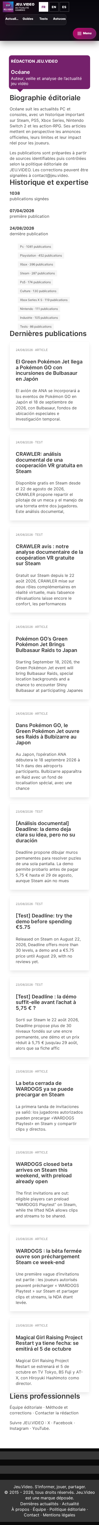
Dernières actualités (39, 1503)
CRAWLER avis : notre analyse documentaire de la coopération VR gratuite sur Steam (49, 555)
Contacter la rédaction (56, 1412)
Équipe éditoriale (26, 1407)
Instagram (19, 1428)
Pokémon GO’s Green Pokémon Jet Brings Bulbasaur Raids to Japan (46, 644)
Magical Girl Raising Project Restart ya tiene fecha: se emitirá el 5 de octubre (49, 1343)
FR (43, 7)
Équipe (39, 1509)
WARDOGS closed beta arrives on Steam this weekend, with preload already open (44, 1172)
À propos (20, 1509)
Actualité (70, 1503)
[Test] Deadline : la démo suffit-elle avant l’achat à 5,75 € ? (46, 1002)
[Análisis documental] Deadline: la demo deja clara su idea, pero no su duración (45, 832)
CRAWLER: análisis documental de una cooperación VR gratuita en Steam (49, 462)
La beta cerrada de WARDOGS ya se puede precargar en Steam (44, 1089)
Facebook (63, 1422)
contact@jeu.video (50, 175)
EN (54, 7)
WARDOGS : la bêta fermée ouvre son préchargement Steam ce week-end (49, 1256)
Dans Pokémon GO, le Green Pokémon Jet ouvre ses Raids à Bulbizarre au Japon (47, 734)
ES (64, 7)
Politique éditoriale (68, 1509)
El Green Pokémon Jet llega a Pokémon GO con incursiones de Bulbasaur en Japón (49, 370)
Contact (31, 1514)
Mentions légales (59, 1514)
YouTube (40, 1428)
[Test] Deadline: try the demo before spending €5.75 (44, 921)
